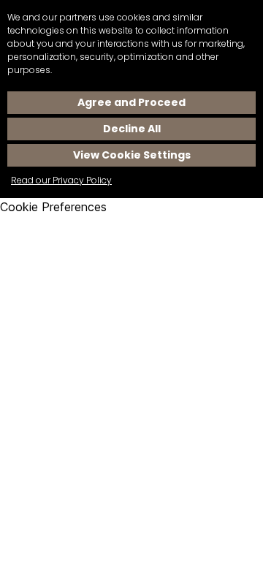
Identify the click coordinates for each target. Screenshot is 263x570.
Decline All (132, 128)
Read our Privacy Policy (61, 180)
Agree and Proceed (131, 102)
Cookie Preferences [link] (53, 207)
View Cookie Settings (132, 155)
